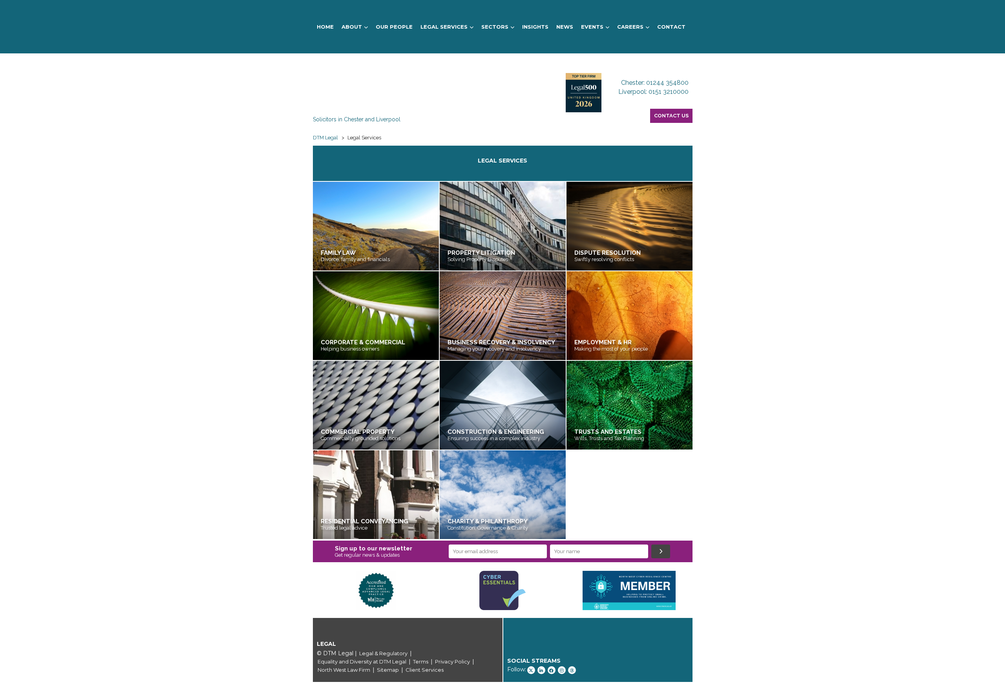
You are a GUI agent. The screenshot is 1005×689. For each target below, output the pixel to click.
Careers (630, 27)
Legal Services (444, 27)
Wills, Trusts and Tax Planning (609, 438)
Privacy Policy (452, 661)
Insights (535, 27)
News (564, 27)
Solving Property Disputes (478, 259)
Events (592, 27)
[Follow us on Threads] (572, 670)
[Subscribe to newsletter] (660, 551)
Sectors (494, 27)
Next (704, 590)
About (352, 27)
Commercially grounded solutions (360, 438)
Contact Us (671, 116)
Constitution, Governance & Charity (488, 528)
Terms (420, 661)
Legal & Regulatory (383, 653)
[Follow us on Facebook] (551, 670)
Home (325, 27)
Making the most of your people (611, 349)
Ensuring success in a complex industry (494, 438)
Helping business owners (350, 349)
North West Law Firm (344, 670)
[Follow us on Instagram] (562, 670)
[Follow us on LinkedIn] (541, 670)
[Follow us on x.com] (531, 670)
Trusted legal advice (345, 528)
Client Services (425, 670)
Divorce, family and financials (355, 259)
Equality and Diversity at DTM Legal (362, 661)
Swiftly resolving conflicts (604, 259)
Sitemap (388, 670)
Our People (394, 27)
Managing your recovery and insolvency (494, 349)
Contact (671, 27)
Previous (301, 590)
